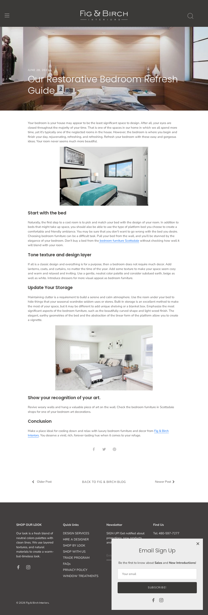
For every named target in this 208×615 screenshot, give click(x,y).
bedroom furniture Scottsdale (119, 241)
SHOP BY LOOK (74, 545)
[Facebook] (153, 600)
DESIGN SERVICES (76, 533)
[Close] (197, 543)
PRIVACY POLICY (75, 570)
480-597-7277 (169, 533)
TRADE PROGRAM (76, 558)
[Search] (190, 16)
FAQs (66, 564)
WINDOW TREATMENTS (80, 576)
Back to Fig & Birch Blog (104, 482)
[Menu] (7, 15)
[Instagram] (161, 600)
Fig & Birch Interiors (37, 603)
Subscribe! (157, 587)
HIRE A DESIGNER (76, 539)
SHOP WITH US (74, 552)
